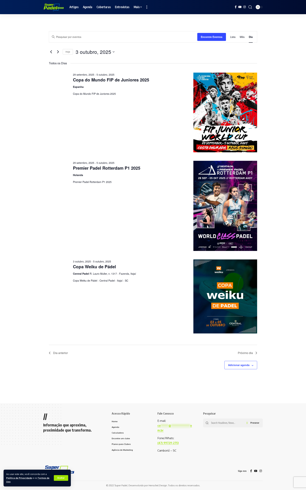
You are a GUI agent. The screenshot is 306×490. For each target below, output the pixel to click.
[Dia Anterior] (51, 52)
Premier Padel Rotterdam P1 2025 (106, 168)
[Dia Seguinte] (58, 52)
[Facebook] (235, 7)
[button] (61, 478)
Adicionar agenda (239, 365)
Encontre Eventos (211, 37)
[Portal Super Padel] (53, 7)
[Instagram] (244, 7)
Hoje (68, 51)
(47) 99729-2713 (168, 443)
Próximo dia (245, 353)
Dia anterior (60, 353)
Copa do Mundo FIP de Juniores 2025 (111, 80)
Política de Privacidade (19, 478)
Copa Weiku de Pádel (94, 267)
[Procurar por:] (227, 422)
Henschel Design (158, 485)
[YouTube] (239, 7)
